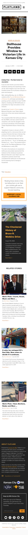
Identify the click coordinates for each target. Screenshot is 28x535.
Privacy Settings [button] (5, 527)
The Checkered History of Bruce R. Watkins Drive (13, 231)
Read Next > (8, 258)
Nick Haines (7, 301)
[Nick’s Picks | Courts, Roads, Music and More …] (14, 284)
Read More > (5, 320)
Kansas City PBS (12, 448)
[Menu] (24, 7)
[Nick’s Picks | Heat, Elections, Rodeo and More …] (14, 392)
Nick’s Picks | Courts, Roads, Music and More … (13, 297)
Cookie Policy (19, 527)
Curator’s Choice (14, 109)
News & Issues (14, 40)
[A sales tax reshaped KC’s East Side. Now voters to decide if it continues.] (14, 338)
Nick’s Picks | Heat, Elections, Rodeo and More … (13, 404)
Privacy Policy (12, 527)
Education (8, 172)
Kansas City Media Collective (9, 466)
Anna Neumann (7, 356)
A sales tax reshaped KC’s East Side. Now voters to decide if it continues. (12, 352)
